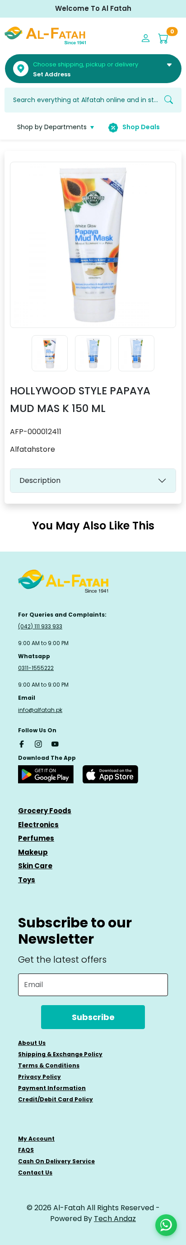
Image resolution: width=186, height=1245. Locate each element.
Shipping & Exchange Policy (60, 1054)
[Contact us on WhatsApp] (166, 1225)
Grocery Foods (44, 810)
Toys (26, 880)
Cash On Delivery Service (56, 1161)
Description (39, 480)
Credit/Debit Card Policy (55, 1099)
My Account (36, 1138)
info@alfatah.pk (40, 710)
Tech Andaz (115, 1218)
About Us (32, 1043)
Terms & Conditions (48, 1065)
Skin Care (35, 866)
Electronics (38, 824)
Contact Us (35, 1172)
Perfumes (36, 838)
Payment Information (52, 1088)
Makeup (33, 852)
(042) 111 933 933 (40, 626)
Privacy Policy (39, 1077)
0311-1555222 (36, 668)
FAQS (26, 1150)
